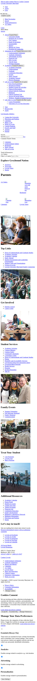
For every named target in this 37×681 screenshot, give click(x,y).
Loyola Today (9, 168)
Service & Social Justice (16, 96)
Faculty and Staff (10, 128)
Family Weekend (10, 415)
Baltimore (12, 93)
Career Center (9, 308)
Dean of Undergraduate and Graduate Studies (19, 253)
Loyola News (9, 570)
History (11, 45)
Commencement (10, 417)
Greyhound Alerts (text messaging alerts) (17, 362)
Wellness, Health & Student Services (20, 98)
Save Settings (6, 679)
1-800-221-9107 (17, 554)
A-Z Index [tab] (8, 24)
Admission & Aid (10, 51)
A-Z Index (8, 568)
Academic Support (14, 78)
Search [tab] (7, 21)
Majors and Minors (11, 564)
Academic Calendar (11, 256)
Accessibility (9, 589)
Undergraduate (13, 69)
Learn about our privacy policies (11, 610)
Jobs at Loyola (9, 149)
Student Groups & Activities (17, 87)
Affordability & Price (15, 56)
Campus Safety (9, 352)
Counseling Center (10, 355)
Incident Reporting (10, 370)
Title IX (7, 371)
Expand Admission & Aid (23, 51)
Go (24, 137)
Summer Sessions (14, 64)
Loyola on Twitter (10, 537)
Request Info (9, 109)
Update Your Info (10, 505)
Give (6, 10)
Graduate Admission (15, 55)
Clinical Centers (10, 573)
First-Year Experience (15, 84)
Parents (7, 131)
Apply (7, 8)
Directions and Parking (12, 119)
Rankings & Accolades (16, 38)
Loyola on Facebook (11, 535)
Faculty (11, 74)
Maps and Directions (11, 571)
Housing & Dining (14, 85)
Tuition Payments (10, 507)
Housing (7, 368)
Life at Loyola (9, 82)
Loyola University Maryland (10, 3)
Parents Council (10, 307)
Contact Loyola (5, 557)
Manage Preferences (26, 611)
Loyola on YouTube (11, 540)
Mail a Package (9, 460)
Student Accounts (10, 504)
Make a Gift (8, 122)
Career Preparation (14, 102)
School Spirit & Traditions (17, 91)
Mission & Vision (14, 47)
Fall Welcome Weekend (12, 413)
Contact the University (12, 117)
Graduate (11, 71)
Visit (6, 7)
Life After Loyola (10, 100)
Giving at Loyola (10, 265)
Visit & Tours (13, 62)
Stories (7, 170)
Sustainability (13, 44)
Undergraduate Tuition (12, 144)
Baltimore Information (12, 516)
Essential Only (13, 611)
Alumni (7, 129)
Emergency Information (12, 575)
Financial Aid (13, 58)
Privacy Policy (9, 585)
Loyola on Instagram (11, 538)
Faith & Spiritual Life (15, 94)
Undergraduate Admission (17, 53)
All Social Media (6, 545)
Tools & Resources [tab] (11, 22)
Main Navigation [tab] (10, 19)
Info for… (5, 13)
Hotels (7, 520)
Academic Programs (15, 67)
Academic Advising (11, 254)
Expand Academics (17, 65)
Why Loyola (13, 60)
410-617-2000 (5, 554)
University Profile (14, 37)
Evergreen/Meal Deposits (13, 364)
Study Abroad (13, 76)
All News (8, 165)
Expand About (13, 35)
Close (2, 28)
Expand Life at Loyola (20, 82)
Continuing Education (15, 73)
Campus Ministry (10, 350)
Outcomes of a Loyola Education (19, 103)
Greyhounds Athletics (7, 114)
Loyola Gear (9, 458)
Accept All (4, 611)
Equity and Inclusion (11, 513)
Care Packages (9, 457)
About (7, 35)
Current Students (10, 126)
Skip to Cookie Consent (21, 1)
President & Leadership (16, 49)
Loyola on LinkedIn (11, 542)
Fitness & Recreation (15, 89)
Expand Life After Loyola (23, 100)
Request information (7, 530)
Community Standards (12, 354)
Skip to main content (7, 1)
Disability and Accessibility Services (16, 361)
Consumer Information (12, 587)
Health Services (10, 366)
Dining (7, 359)
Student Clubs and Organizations (15, 263)
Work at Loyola (10, 124)
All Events (8, 166)
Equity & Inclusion (15, 42)
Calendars (8, 121)
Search (3, 31)
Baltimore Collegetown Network (15, 514)
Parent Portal (9, 502)
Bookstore (8, 145)
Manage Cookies (10, 591)
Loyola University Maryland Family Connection (20, 267)
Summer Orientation (11, 411)
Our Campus (13, 40)
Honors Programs (14, 80)
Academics (8, 65)
